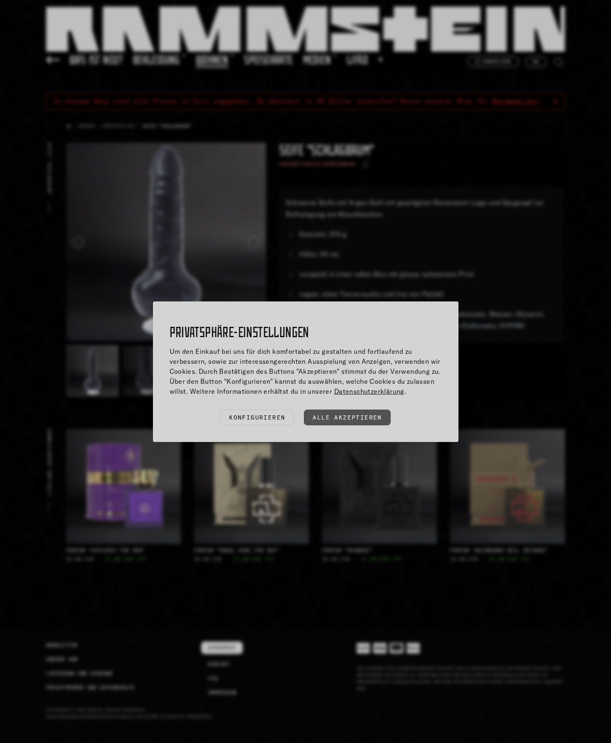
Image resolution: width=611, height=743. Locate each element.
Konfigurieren (257, 417)
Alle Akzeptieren (347, 417)
